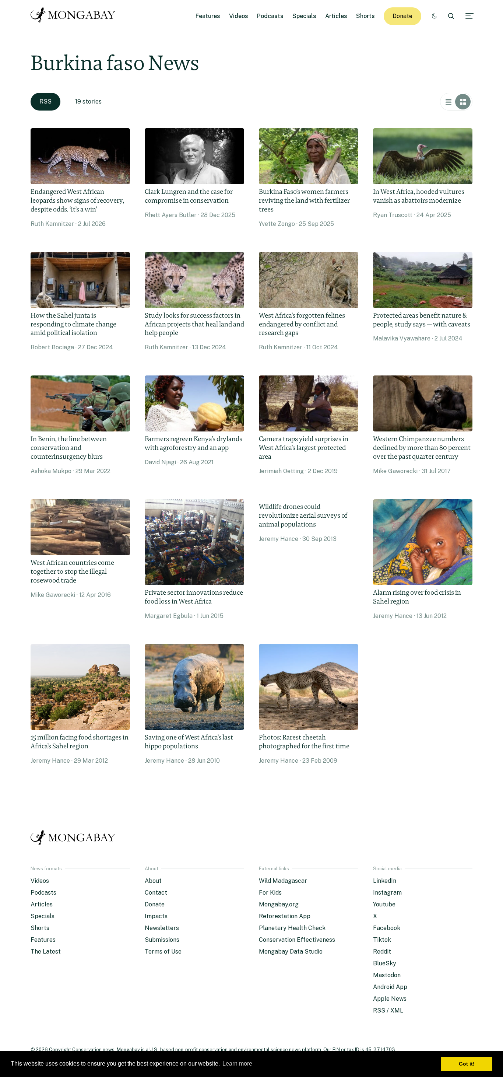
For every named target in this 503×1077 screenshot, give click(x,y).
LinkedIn (384, 880)
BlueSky (384, 963)
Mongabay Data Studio (291, 951)
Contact (156, 892)
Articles (336, 16)
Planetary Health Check (292, 927)
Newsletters (162, 927)
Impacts (156, 916)
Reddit (382, 951)
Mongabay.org (279, 904)
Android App (390, 986)
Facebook (386, 927)
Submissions (162, 939)
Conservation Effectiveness (297, 939)
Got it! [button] (467, 1064)
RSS (45, 101)
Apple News (390, 998)
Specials (304, 16)
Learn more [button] (237, 1063)
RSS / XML (388, 1010)
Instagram (387, 892)
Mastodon (387, 975)
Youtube (384, 904)
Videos (238, 16)
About (153, 880)
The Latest (46, 951)
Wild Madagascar (283, 880)
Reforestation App (284, 916)
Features (208, 16)
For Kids (270, 892)
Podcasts (270, 16)
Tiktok (382, 939)
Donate (402, 16)
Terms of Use (163, 951)
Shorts (365, 16)
